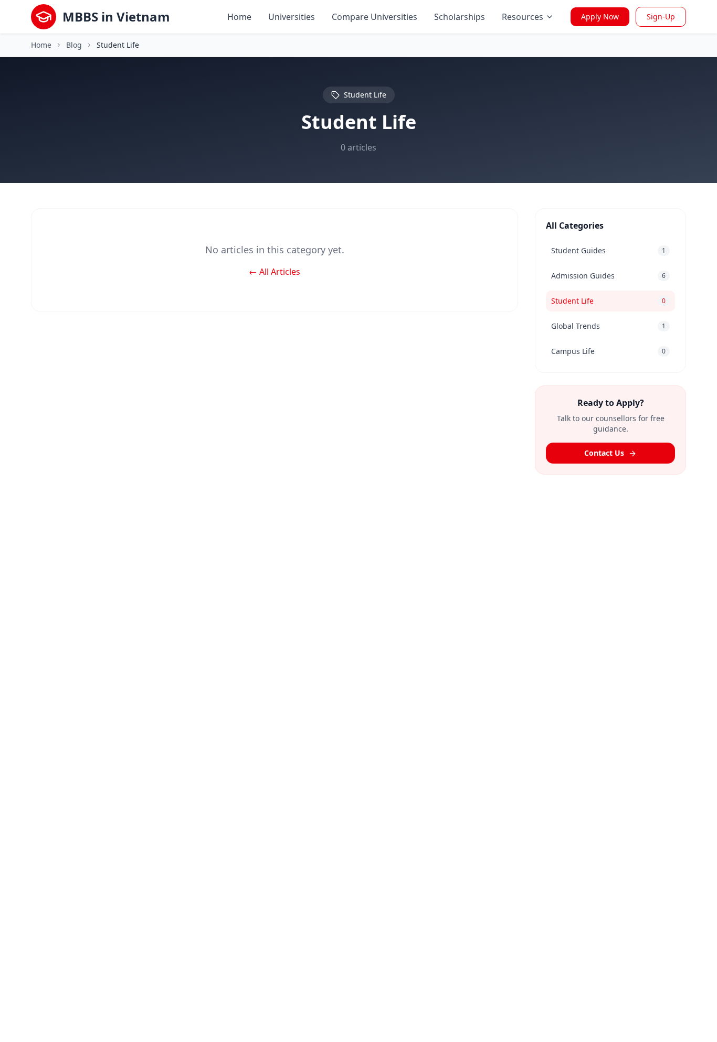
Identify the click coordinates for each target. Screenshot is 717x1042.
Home (239, 17)
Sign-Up (661, 17)
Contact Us (605, 453)
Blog (74, 45)
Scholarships (459, 17)
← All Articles (274, 271)
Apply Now (600, 17)
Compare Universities (374, 17)
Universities (291, 17)
